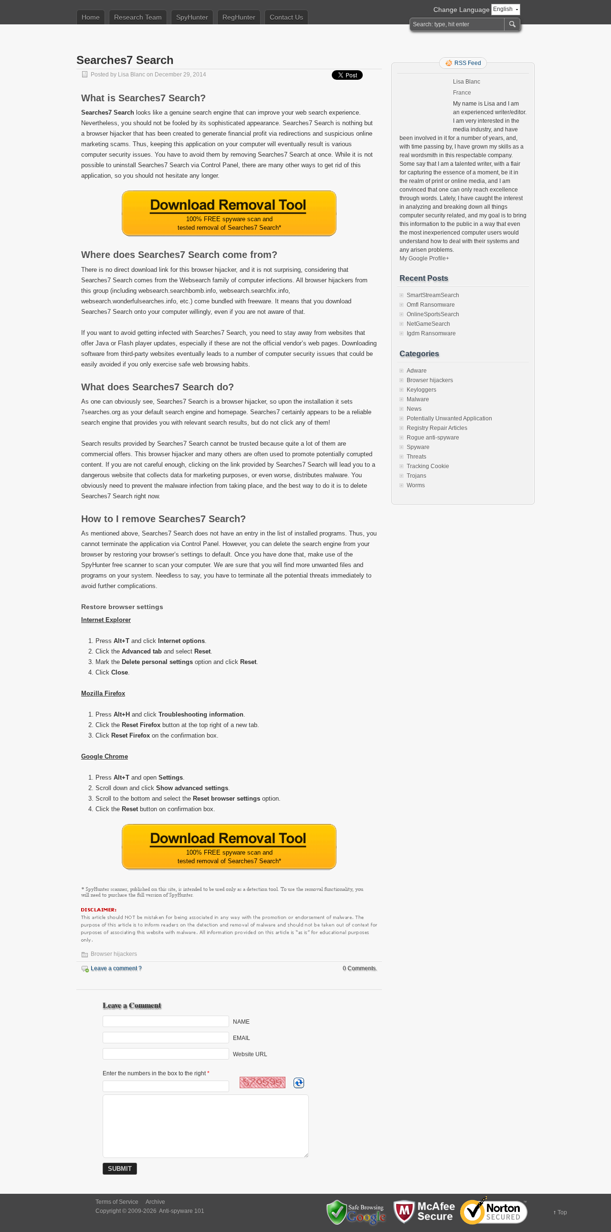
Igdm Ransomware (431, 333)
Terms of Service (116, 1202)
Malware (418, 399)
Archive (155, 1202)
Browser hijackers (114, 954)
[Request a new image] (299, 1083)
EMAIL (241, 1038)
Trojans (416, 475)
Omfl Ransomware (431, 304)
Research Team (138, 17)
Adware (417, 370)
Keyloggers (421, 389)
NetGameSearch (428, 324)
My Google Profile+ (424, 258)
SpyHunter (192, 17)
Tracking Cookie (428, 466)
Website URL (250, 1054)
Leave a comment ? (116, 968)
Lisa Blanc (131, 74)
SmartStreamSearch (433, 295)
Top (562, 1212)
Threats (416, 456)
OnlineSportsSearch (433, 314)
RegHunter (238, 17)
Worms (416, 485)
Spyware (418, 447)
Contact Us (286, 17)
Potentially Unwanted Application (449, 418)
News (414, 409)
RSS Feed (467, 63)
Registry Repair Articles (437, 428)
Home (91, 17)
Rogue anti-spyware (433, 437)
